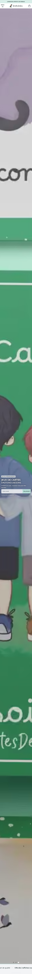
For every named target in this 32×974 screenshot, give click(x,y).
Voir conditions (20, 25)
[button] (13, 962)
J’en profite (7, 22)
